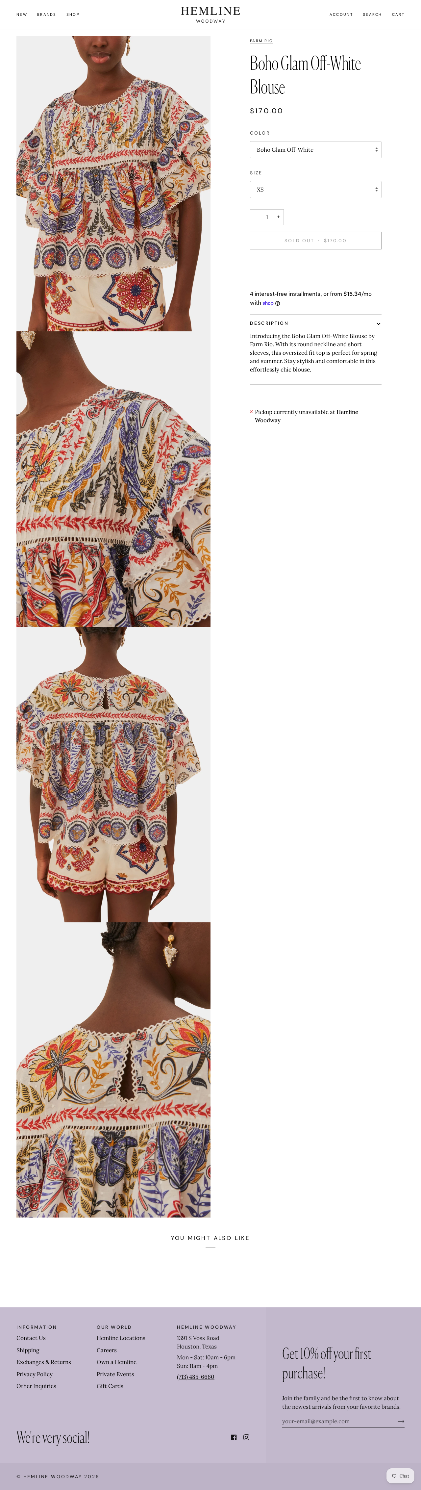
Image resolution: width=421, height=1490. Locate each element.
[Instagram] (246, 1437)
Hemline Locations (121, 1338)
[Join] (396, 1421)
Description (269, 323)
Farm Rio (261, 41)
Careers (107, 1350)
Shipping (27, 1350)
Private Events (115, 1374)
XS (260, 189)
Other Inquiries (36, 1386)
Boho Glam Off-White (285, 149)
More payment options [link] (279, 281)
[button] (47, 15)
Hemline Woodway (52, 1476)
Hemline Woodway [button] (206, 1327)
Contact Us (31, 1338)
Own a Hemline (116, 1362)
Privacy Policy (34, 1374)
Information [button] (36, 1327)
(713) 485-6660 (195, 1376)
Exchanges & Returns (43, 1362)
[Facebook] (234, 1437)
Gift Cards (110, 1386)
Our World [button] (114, 1327)
